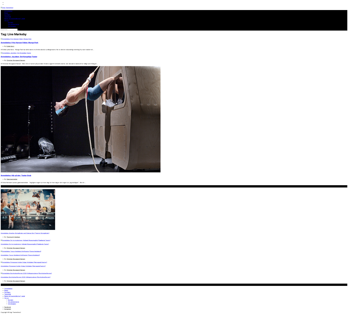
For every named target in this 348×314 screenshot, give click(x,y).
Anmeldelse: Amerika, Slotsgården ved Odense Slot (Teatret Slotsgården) (25, 233)
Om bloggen (12, 26)
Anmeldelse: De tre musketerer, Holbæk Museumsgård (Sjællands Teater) (25, 244)
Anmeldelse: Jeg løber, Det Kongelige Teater (19, 57)
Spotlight (7, 15)
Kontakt (10, 22)
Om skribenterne (13, 24)
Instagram (7, 309)
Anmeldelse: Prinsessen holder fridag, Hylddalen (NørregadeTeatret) (23, 266)
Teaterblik (7, 17)
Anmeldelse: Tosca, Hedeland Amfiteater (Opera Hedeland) (20, 255)
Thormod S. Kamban (13, 237)
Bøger (6, 13)
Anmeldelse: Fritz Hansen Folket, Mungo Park (19, 43)
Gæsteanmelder (12, 179)
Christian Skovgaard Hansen (16, 60)
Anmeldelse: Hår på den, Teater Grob (16, 175)
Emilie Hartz (10, 46)
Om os (6, 20)
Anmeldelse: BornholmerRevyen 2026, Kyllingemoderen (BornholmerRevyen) (25, 277)
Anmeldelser (8, 11)
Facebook (7, 307)
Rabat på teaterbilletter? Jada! (14, 19)
